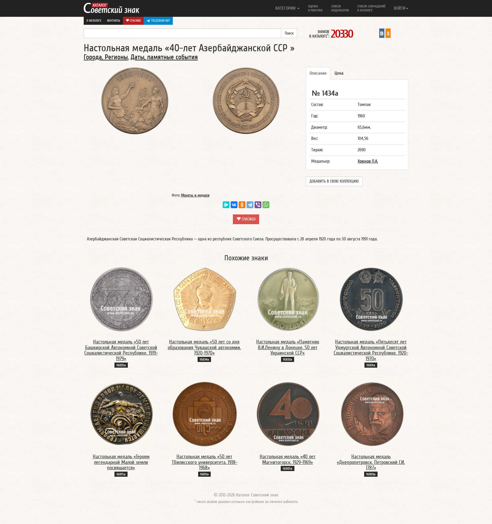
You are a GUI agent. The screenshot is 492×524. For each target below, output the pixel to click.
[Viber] (258, 204)
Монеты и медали (195, 195)
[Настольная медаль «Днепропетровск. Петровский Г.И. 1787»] (371, 413)
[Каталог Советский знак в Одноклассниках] (388, 33)
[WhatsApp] (266, 204)
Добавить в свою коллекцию (334, 181)
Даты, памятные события (164, 57)
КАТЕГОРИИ (286, 8)
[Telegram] (250, 204)
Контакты (113, 20)
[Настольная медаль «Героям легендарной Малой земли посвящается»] (121, 413)
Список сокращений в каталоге (371, 8)
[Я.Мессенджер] (226, 204)
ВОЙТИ (399, 8)
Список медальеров (340, 8)
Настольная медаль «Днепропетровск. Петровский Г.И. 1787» (371, 462)
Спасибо (135, 20)
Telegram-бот (160, 20)
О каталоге (94, 20)
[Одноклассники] (242, 204)
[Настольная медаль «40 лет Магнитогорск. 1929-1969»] (288, 413)
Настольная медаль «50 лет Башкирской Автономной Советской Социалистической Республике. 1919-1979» (121, 350)
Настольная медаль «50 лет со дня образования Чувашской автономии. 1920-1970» (204, 347)
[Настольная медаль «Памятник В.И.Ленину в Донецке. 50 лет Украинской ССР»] (288, 299)
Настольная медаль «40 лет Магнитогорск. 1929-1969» (287, 459)
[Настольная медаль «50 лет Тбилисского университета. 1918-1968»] (204, 413)
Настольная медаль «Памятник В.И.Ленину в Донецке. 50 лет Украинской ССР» (287, 347)
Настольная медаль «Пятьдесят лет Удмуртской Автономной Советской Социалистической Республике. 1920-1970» (371, 350)
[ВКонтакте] (234, 204)
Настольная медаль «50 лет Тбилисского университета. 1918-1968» (204, 462)
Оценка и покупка (315, 8)
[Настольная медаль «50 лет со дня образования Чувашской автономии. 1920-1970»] (204, 299)
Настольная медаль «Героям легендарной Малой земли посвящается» (121, 462)
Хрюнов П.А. (368, 161)
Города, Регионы (106, 57)
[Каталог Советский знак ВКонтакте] (381, 33)
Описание (318, 73)
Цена (339, 73)
